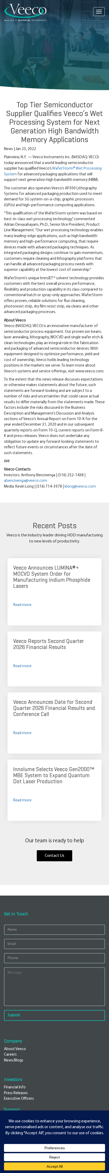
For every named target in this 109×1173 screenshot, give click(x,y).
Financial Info (15, 1087)
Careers (10, 1055)
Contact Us (54, 856)
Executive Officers (19, 1099)
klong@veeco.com (80, 487)
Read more (22, 605)
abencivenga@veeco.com (25, 481)
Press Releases (16, 1093)
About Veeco (15, 1049)
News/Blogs (13, 1061)
